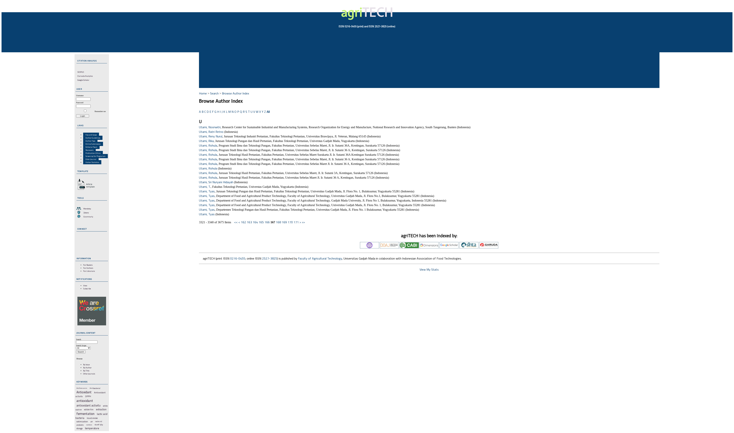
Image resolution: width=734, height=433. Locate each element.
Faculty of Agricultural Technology (320, 258)
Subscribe (87, 288)
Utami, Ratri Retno (211, 131)
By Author (87, 367)
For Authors (88, 267)
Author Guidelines (92, 137)
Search (214, 93)
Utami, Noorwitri (210, 127)
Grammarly (88, 216)
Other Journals (89, 373)
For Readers (88, 264)
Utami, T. (205, 186)
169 (284, 222)
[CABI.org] (409, 247)
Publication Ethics (93, 153)
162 (243, 222)
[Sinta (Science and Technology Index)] (468, 247)
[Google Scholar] (449, 247)
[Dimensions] (429, 247)
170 (290, 222)
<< (236, 222)
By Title (86, 370)
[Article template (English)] (85, 189)
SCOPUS (80, 71)
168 (278, 222)
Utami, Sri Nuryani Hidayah (216, 182)
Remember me (100, 111)
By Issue (86, 364)
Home (203, 93)
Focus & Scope (91, 134)
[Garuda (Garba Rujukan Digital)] (488, 247)
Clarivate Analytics (85, 75)
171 (296, 222)
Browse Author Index (235, 93)
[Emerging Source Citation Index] (369, 247)
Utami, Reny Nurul (210, 136)
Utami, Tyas (207, 191)
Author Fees (90, 140)
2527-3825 (269, 258)
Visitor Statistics (92, 162)
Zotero (86, 212)
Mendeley (87, 208)
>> (303, 222)
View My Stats (429, 269)
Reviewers (89, 150)
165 (261, 222)
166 (267, 222)
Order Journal (90, 159)
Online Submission (93, 143)
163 (249, 222)
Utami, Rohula (208, 145)
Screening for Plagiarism (95, 156)
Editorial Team (91, 146)
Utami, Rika (206, 141)
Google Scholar (83, 79)
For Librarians (89, 271)
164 (255, 222)
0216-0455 (237, 258)
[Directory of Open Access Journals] (389, 247)
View (85, 285)
